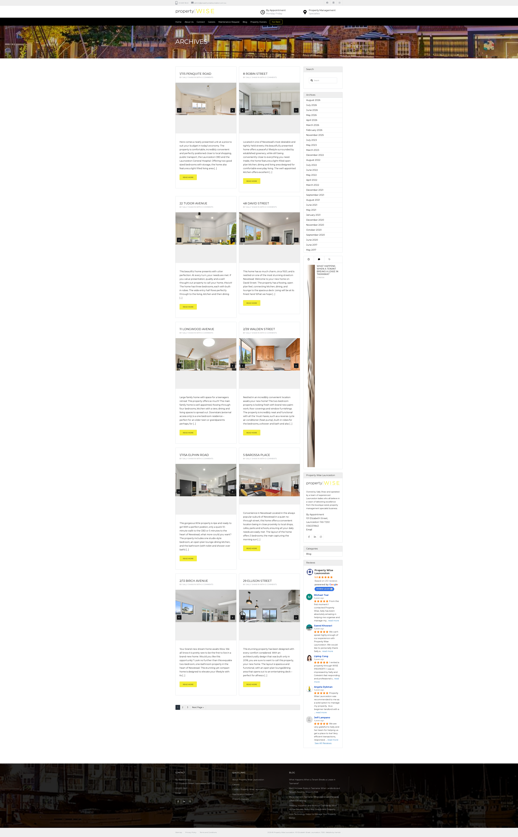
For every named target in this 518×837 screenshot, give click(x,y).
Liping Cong (321, 656)
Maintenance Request (228, 22)
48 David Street (256, 203)
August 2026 (313, 100)
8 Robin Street (255, 73)
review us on (323, 588)
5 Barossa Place (256, 455)
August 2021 (313, 200)
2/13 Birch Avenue (194, 580)
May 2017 (311, 250)
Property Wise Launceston (324, 572)
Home (178, 22)
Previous (179, 110)
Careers (211, 22)
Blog (245, 22)
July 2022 (311, 165)
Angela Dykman (323, 687)
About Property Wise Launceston (248, 779)
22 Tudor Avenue (193, 203)
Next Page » (198, 707)
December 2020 (315, 220)
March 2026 (312, 125)
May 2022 (311, 175)
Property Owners (258, 22)
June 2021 (311, 205)
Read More (188, 177)
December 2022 (315, 155)
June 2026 (312, 110)
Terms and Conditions (208, 832)
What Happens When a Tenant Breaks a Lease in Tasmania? (327, 270)
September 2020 (315, 235)
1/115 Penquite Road (195, 73)
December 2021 (314, 190)
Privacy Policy (190, 832)
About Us (189, 22)
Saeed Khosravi (323, 625)
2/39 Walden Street (259, 329)
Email (309, 529)
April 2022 (311, 180)
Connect (201, 22)
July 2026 (311, 105)
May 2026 (311, 115)
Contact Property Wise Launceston (249, 789)
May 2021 (311, 210)
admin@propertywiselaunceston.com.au (210, 3)
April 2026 (311, 120)
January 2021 (313, 215)
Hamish (338, 832)
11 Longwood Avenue (197, 329)
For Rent (276, 22)
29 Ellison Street (257, 580)
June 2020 (312, 240)
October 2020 (314, 230)
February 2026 (314, 130)
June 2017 (311, 245)
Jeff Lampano (322, 717)
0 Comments (207, 77)
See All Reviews (323, 743)
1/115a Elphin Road (194, 455)
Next (232, 110)
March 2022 (312, 185)
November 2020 (315, 225)
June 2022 (312, 170)
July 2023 (311, 140)
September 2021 (315, 195)
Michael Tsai (321, 595)
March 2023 (312, 150)
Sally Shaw (188, 77)
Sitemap (178, 832)
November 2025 (315, 135)
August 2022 (313, 160)
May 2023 (311, 145)
